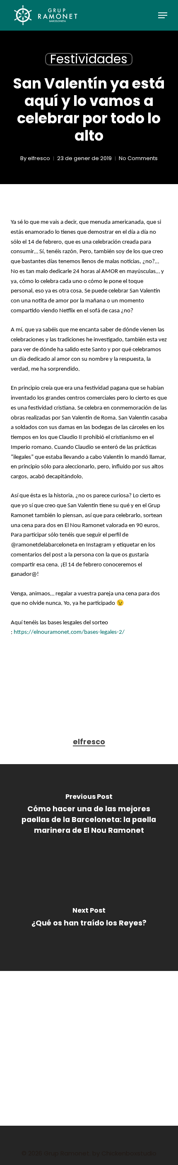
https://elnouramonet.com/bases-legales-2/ (69, 632)
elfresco (39, 158)
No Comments (138, 158)
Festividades (88, 59)
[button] (162, 15)
